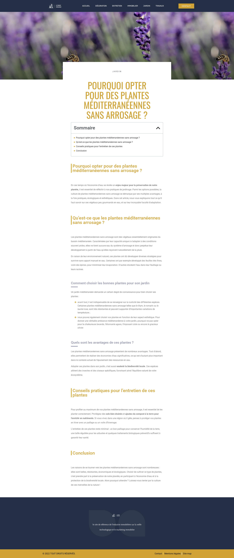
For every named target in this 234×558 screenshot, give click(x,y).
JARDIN (146, 6)
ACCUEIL (86, 6)
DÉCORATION (101, 6)
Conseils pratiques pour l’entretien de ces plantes (99, 146)
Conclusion (81, 150)
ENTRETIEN (117, 6)
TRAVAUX (160, 6)
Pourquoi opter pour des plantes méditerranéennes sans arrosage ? (108, 137)
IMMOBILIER (132, 6)
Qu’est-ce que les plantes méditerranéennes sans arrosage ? (104, 142)
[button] (158, 128)
